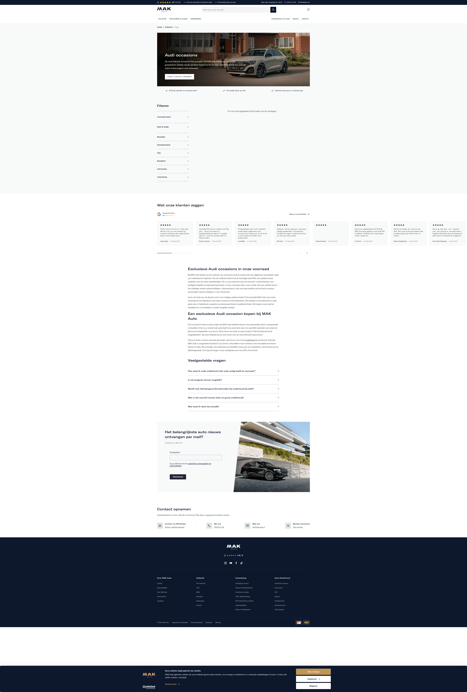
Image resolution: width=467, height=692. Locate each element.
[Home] (233, 547)
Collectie (168, 27)
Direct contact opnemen (179, 76)
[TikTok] (241, 563)
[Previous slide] (301, 253)
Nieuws (296, 19)
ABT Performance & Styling (244, 601)
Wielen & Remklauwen (243, 609)
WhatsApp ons (305, 2)
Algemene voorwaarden (180, 622)
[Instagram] (225, 563)
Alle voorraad (200, 583)
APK (276, 592)
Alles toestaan (313, 672)
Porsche (199, 605)
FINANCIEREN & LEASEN (178, 19)
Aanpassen (312, 679)
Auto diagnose (279, 609)
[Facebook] (236, 563)
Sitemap (218, 622)
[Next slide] (307, 253)
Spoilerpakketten (241, 605)
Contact (159, 583)
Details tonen (170, 684)
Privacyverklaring (196, 622)
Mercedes (199, 596)
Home (159, 27)
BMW (198, 592)
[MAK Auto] (164, 9)
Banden (277, 596)
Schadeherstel (279, 601)
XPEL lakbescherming (242, 596)
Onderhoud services (281, 583)
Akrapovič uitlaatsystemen (244, 588)
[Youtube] (231, 563)
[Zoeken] (273, 10)
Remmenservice (280, 605)
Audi (197, 588)
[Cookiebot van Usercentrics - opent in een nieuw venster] (149, 687)
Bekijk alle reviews (298, 214)
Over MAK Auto (162, 592)
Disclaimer (208, 622)
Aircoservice (279, 588)
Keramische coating (242, 592)
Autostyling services (242, 583)
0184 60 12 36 (291, 2)
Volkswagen (200, 601)
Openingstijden (162, 588)
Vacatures (160, 601)
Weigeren (313, 686)
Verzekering (195, 19)
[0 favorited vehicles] (308, 9)
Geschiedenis (161, 596)
